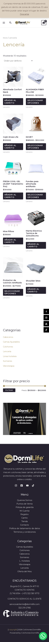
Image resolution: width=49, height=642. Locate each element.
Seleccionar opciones (35, 101)
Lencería (7, 351)
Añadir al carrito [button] (10, 101)
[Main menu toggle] (4, 22)
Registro (24, 514)
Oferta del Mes (24, 571)
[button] (10, 23)
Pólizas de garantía (24, 507)
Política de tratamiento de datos (24, 528)
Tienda (24, 521)
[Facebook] (21, 485)
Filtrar (9, 390)
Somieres (7, 361)
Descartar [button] (24, 14)
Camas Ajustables (11, 342)
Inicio (5, 38)
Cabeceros (8, 337)
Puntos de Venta (24, 504)
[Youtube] (27, 485)
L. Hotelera (24, 561)
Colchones (8, 347)
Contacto (24, 525)
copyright (12, 629)
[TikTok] (33, 485)
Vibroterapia (8, 366)
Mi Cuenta (24, 511)
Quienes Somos (24, 500)
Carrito (24, 518)
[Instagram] (16, 485)
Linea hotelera (9, 356)
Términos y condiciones (24, 532)
